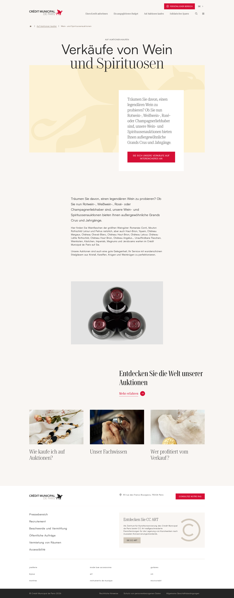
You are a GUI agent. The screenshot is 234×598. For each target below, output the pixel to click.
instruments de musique (101, 580)
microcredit (156, 580)
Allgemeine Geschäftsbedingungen (182, 593)
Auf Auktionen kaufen (154, 13)
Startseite (30, 26)
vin (152, 574)
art (91, 574)
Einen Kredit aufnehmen (97, 13)
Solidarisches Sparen (179, 13)
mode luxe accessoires (101, 567)
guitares (154, 567)
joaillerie (33, 567)
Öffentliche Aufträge (42, 535)
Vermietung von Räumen (45, 542)
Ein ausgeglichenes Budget (126, 13)
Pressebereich (38, 514)
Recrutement (37, 521)
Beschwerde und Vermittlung (48, 528)
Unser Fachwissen (108, 451)
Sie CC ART (134, 541)
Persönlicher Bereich (182, 7)
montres (33, 580)
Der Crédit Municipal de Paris (203, 13)
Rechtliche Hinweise (108, 593)
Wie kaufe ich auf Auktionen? (47, 454)
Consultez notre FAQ (192, 497)
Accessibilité (37, 549)
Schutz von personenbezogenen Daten (142, 593)
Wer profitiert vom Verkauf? (169, 454)
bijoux (32, 574)
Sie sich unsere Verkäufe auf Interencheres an (154, 157)
